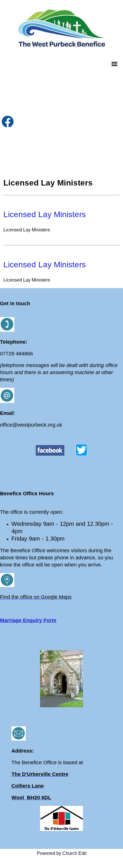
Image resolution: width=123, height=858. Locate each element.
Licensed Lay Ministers (44, 214)
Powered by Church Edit (61, 853)
